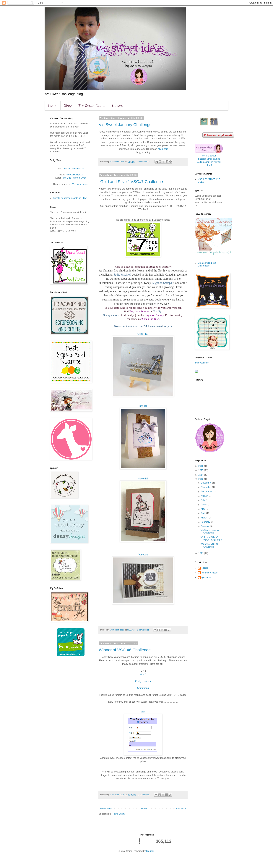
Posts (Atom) (119, 814)
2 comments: (144, 794)
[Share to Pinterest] (170, 162)
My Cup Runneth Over (74, 178)
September (207, 491)
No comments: (144, 161)
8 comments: (143, 630)
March (204, 517)
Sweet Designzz (74, 174)
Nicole (205, 568)
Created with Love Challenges (207, 264)
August (205, 496)
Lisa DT (143, 406)
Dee (143, 712)
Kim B (143, 674)
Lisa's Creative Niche (73, 168)
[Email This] (156, 162)
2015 (201, 470)
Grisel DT (143, 333)
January (205, 526)
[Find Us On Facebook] (213, 125)
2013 (201, 479)
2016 (201, 466)
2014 (201, 474)
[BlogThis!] (160, 162)
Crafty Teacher (143, 681)
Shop (68, 105)
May (203, 509)
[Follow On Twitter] (204, 125)
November (206, 487)
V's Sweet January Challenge (125, 124)
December (206, 482)
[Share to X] (163, 162)
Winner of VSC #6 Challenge (125, 650)
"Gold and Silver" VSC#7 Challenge (131, 181)
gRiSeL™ (206, 577)
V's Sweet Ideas (80, 184)
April (203, 513)
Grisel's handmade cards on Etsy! (70, 198)
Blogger (150, 851)
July (203, 500)
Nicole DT (143, 478)
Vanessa (143, 554)
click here (163, 149)
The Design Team (92, 105)
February (206, 522)
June (204, 504)
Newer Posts (106, 808)
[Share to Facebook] (167, 162)
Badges (117, 105)
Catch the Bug (150, 318)
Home (52, 105)
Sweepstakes (202, 362)
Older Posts (180, 808)
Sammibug (143, 688)
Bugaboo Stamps (139, 311)
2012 (201, 553)
